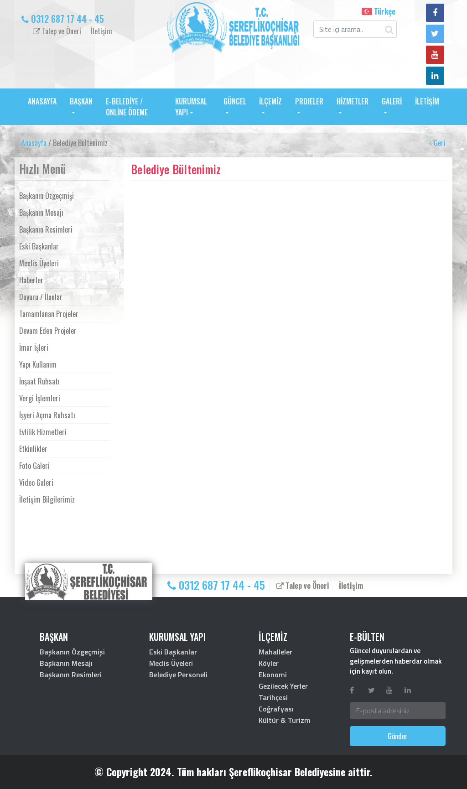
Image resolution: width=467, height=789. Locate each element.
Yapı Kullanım (38, 364)
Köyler (269, 663)
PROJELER (309, 101)
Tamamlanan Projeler (48, 313)
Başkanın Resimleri (46, 229)
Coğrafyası (276, 708)
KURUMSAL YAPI (191, 107)
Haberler (31, 280)
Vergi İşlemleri (39, 398)
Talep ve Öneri (60, 31)
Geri (439, 142)
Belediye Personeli (178, 674)
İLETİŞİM (427, 101)
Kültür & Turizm (285, 720)
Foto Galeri (34, 465)
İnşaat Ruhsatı (39, 381)
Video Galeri (36, 482)
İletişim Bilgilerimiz (47, 499)
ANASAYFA (42, 101)
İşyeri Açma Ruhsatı (47, 415)
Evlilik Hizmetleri (43, 431)
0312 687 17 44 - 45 (66, 19)
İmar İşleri (33, 347)
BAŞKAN (81, 101)
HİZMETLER (352, 101)
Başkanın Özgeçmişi (46, 195)
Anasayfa (34, 142)
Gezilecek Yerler (283, 685)
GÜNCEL (234, 101)
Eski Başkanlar (39, 246)
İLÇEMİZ (270, 101)
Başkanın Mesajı (41, 212)
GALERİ (392, 101)
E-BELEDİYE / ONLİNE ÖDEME (127, 107)
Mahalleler (275, 651)
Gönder (398, 736)
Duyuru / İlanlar (40, 296)
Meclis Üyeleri (39, 263)
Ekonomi (273, 674)
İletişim (101, 31)
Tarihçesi (273, 697)
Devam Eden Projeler (48, 330)
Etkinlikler (33, 448)
